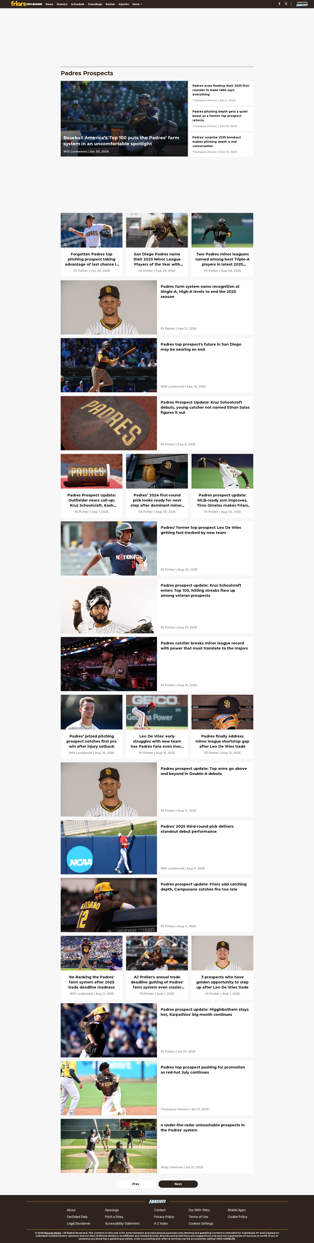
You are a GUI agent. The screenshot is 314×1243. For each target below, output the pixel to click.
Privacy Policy (164, 1217)
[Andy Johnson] (172, 1167)
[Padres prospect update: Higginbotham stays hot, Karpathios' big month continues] (157, 1030)
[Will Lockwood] (75, 151)
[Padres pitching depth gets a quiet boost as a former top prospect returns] (221, 118)
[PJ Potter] (81, 271)
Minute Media (52, 1233)
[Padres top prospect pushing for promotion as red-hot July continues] (157, 1088)
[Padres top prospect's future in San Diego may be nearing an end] (157, 365)
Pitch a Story (114, 1217)
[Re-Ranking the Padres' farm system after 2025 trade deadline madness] (91, 968)
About (71, 1210)
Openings (112, 1210)
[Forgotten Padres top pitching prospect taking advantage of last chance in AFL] (91, 245)
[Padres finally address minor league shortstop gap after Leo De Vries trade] (222, 727)
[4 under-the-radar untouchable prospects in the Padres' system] (157, 1146)
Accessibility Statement (122, 1223)
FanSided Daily (77, 1217)
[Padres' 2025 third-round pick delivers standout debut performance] (157, 847)
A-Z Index (161, 1223)
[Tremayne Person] (204, 100)
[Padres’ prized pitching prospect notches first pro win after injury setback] (91, 727)
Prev (135, 1184)
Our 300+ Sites (199, 1210)
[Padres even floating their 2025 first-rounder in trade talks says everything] (221, 93)
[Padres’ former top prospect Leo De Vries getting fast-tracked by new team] (157, 548)
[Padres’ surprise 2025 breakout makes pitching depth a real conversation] (221, 144)
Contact (160, 1210)
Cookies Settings (201, 1223)
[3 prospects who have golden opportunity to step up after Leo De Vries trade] (222, 968)
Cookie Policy (237, 1217)
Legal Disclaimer (78, 1223)
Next (178, 1184)
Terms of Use (198, 1217)
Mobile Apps (237, 1210)
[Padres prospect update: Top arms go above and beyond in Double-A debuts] (157, 789)
